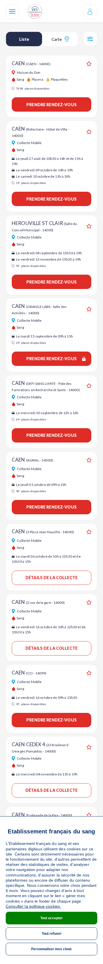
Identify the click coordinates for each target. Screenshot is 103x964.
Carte (57, 39)
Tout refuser (52, 934)
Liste (24, 39)
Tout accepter (51, 918)
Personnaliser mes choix (51, 949)
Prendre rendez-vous (51, 104)
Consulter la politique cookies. (33, 906)
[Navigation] (12, 11)
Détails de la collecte (51, 577)
